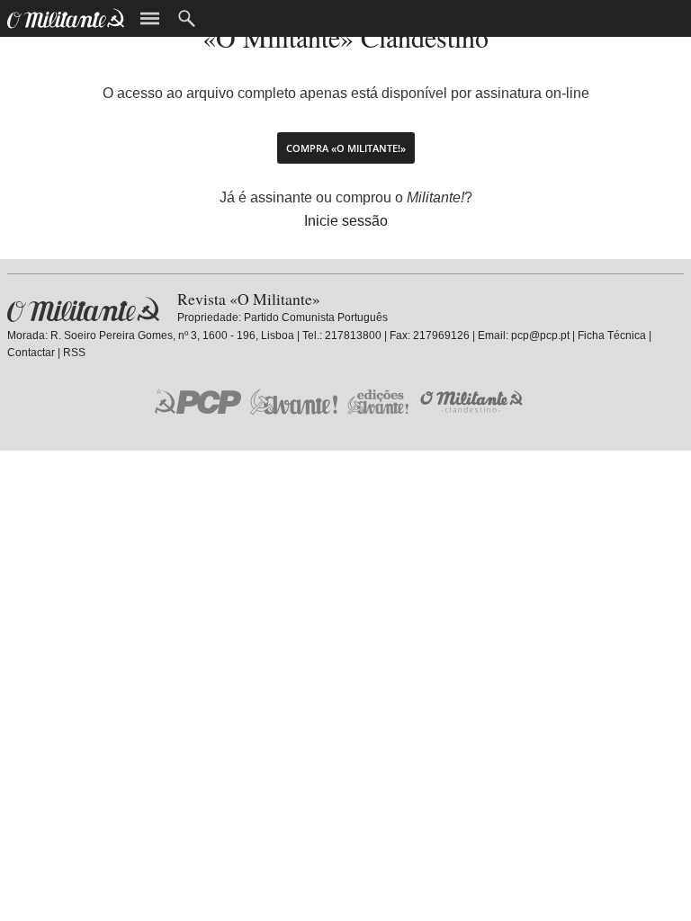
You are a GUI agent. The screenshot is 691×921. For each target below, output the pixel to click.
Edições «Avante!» (378, 402)
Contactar (31, 352)
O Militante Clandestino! (473, 402)
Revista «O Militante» (83, 310)
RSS (74, 352)
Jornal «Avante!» (293, 402)
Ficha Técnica (612, 335)
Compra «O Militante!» (346, 148)
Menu (150, 18)
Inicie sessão (346, 220)
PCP (198, 401)
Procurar (187, 18)
